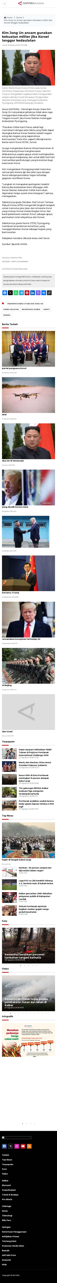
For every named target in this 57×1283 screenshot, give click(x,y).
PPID (4, 1264)
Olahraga (6, 1206)
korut (46, 309)
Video (5, 968)
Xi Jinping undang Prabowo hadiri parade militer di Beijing (28, 684)
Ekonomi (6, 1185)
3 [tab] (28, 965)
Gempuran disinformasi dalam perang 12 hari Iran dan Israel (28, 730)
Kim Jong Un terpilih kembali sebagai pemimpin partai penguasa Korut (27, 367)
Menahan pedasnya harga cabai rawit (26, 1114)
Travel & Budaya (10, 1195)
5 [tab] (36, 965)
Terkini (5, 1155)
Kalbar (5, 1180)
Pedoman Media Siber (13, 1246)
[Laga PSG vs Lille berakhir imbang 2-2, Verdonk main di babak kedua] (9, 884)
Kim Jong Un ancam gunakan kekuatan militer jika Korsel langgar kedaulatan (28, 21)
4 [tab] (32, 965)
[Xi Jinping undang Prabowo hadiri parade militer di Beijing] (28, 665)
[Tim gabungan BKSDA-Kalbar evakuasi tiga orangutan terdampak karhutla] (9, 792)
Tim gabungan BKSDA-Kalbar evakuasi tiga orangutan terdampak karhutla (33, 791)
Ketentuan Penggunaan (14, 1232)
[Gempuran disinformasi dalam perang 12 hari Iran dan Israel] (28, 712)
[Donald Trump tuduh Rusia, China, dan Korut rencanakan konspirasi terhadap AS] (28, 619)
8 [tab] (38, 1013)
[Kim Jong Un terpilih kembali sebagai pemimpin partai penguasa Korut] (28, 348)
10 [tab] (46, 1013)
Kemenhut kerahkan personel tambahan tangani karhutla (24, 956)
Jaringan (6, 1227)
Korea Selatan (11, 309)
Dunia (19, 17)
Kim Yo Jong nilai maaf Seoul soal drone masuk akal (27, 413)
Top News (7, 815)
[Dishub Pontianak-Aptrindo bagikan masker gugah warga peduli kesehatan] (9, 910)
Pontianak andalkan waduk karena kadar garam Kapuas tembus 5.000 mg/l (36, 804)
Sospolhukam (9, 1190)
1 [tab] (20, 965)
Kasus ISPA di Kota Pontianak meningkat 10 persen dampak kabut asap (34, 778)
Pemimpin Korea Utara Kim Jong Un (25, 304)
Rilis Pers (6, 1220)
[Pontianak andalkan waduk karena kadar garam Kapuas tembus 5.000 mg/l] (9, 805)
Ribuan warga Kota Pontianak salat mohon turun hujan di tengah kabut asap (28, 858)
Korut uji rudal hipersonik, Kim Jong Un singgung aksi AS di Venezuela (28, 459)
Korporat (6, 1260)
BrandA (5, 1250)
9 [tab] (42, 1013)
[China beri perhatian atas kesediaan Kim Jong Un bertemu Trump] (28, 573)
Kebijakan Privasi (10, 1236)
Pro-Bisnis (7, 1199)
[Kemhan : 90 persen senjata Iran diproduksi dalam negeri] (9, 871)
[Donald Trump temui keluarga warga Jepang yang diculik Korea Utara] (28, 487)
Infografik (7, 1016)
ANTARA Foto (9, 1255)
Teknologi (7, 1215)
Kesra (5, 1211)
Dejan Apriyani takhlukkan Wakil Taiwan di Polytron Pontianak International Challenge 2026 (35, 752)
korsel (7, 315)
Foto (4, 921)
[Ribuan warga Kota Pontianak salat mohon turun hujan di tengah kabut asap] (28, 840)
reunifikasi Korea (31, 309)
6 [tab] (30, 1013)
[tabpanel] (28, 945)
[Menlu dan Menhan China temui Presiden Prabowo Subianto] (9, 766)
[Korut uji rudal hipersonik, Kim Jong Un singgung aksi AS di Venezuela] (28, 441)
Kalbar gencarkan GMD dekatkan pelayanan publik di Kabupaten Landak (35, 896)
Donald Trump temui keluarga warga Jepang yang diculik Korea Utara (26, 505)
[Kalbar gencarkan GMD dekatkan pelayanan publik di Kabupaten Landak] (9, 897)
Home (9, 17)
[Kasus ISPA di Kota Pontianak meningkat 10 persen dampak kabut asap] (9, 779)
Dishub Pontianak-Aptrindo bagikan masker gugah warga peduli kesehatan (34, 909)
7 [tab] (34, 1013)
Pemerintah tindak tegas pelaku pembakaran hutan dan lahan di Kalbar (26, 1002)
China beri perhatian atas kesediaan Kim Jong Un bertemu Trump (28, 591)
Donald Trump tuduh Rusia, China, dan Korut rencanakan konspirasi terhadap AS (26, 637)
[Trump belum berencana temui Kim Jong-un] (25, 531)
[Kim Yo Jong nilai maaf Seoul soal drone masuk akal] (28, 395)
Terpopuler (8, 741)
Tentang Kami (9, 1241)
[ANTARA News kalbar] (31, 3)
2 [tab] (24, 965)
